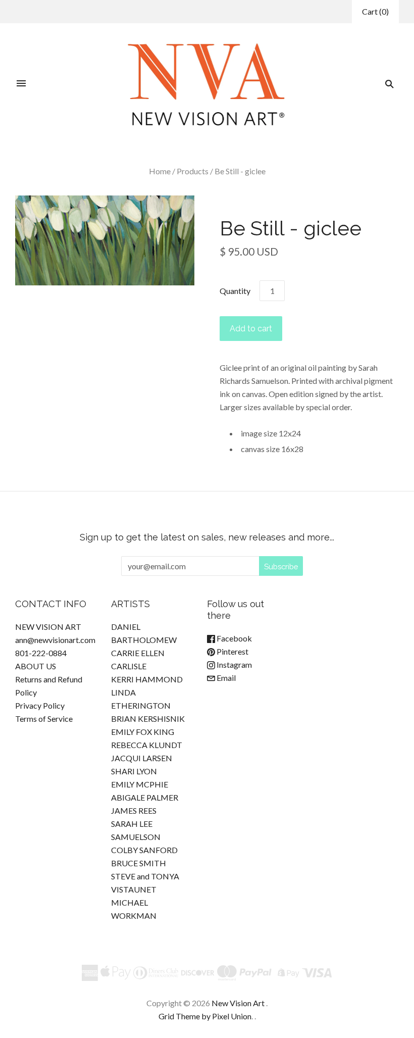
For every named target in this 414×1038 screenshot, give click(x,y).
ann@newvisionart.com (55, 640)
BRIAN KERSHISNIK (148, 718)
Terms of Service (44, 718)
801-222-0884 (41, 653)
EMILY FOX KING (142, 731)
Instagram (233, 664)
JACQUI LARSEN (141, 758)
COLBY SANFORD (144, 850)
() (375, 11)
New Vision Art (238, 1003)
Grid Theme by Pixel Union (205, 1016)
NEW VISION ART (48, 626)
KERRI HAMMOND (147, 679)
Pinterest (231, 651)
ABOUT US (35, 666)
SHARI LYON (134, 771)
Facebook (233, 638)
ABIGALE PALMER (144, 797)
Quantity (235, 290)
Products (193, 171)
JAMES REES (134, 810)
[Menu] (21, 83)
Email (225, 677)
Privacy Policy (40, 705)
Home (160, 171)
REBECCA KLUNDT (146, 745)
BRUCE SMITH (138, 863)
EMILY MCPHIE (139, 784)
